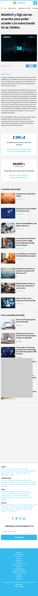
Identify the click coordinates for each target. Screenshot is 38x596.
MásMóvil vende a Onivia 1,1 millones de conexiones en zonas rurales (25, 285)
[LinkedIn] (24, 519)
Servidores (4, 486)
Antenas (17, 491)
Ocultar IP (19, 558)
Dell (22, 505)
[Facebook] (13, 519)
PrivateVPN (19, 509)
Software (19, 325)
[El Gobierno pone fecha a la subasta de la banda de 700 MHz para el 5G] (8, 273)
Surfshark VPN (28, 509)
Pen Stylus (4, 484)
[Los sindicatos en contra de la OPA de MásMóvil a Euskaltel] (8, 258)
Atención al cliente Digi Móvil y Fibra (19, 149)
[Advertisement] (19, 378)
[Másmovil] (19, 169)
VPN (30, 497)
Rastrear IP (19, 560)
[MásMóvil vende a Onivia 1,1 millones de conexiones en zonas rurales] (8, 288)
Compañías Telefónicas (19, 571)
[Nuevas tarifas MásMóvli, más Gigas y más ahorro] (8, 228)
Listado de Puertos (19, 569)
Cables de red (20, 471)
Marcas (4, 503)
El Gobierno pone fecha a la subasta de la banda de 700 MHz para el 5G (25, 271)
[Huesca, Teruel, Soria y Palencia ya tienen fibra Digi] (8, 303)
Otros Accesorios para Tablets (27, 482)
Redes (3, 489)
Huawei (6, 507)
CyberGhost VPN (10, 505)
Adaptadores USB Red (7, 491)
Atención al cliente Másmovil (19, 175)
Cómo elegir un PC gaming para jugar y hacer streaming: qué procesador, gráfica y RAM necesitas (26, 350)
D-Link (18, 505)
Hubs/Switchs (13, 493)
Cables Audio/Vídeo (7, 469)
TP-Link (9, 511)
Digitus (26, 505)
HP (2, 507)
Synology (3, 511)
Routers (26, 495)
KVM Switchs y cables (7, 475)
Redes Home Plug (18, 495)
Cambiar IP (19, 562)
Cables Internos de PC (7, 473)
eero (30, 505)
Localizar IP (19, 556)
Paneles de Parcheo (23, 493)
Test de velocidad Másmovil (19, 177)
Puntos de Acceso (6, 495)
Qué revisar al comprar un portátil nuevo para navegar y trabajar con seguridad (26, 335)
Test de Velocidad (19, 554)
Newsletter (19, 577)
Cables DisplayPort (30, 471)
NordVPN (30, 507)
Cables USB (18, 473)
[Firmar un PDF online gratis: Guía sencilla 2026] (8, 324)
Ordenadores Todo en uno (9, 482)
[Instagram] (20, 519)
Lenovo (18, 507)
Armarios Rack (25, 491)
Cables (3, 467)
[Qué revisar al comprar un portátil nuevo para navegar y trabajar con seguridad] (8, 338)
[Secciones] (35, 3)
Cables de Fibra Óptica (8, 471)
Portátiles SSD (19, 484)
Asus (2, 505)
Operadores (5, 74)
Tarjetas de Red (19, 497)
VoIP (26, 497)
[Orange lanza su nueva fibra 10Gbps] (8, 198)
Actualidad (19, 552)
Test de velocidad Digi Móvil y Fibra (19, 151)
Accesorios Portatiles (7, 480)
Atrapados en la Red (24, 8)
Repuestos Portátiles (30, 484)
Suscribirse (19, 537)
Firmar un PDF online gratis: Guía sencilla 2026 (25, 320)
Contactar (19, 579)
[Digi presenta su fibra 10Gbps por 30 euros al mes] (8, 213)
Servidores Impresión (7, 497)
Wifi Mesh (4, 500)
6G (5, 8)
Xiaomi (15, 511)
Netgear (24, 507)
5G (2, 8)
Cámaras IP (4, 493)
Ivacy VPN (12, 507)
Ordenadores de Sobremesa (23, 480)
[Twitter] (16, 519)
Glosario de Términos (19, 564)
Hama (35, 505)
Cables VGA (26, 473)
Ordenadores (6, 478)
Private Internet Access (8, 509)
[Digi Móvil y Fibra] (19, 140)
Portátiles (11, 484)
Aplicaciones (12, 8)
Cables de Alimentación (21, 469)
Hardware (19, 341)
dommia (21, 586)
